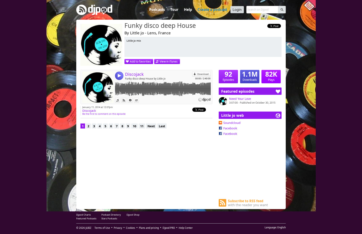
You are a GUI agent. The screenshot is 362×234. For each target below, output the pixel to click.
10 (134, 126)
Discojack (134, 74)
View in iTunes (168, 61)
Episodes (228, 76)
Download (203, 74)
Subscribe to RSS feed (248, 203)
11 (142, 126)
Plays (271, 76)
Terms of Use (102, 228)
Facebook (230, 128)
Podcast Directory (111, 214)
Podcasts (157, 9)
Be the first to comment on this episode (103, 113)
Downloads (250, 76)
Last (162, 126)
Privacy (118, 228)
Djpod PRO (169, 228)
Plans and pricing (149, 228)
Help (188, 9)
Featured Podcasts (86, 218)
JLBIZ (88, 228)
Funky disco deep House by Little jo (145, 78)
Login (237, 9)
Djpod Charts (83, 214)
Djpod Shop (133, 214)
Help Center (186, 228)
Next (151, 126)
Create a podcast (212, 9)
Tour (174, 9)
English (281, 227)
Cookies (130, 228)
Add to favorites (140, 61)
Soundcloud (231, 122)
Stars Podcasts (109, 218)
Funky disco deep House (160, 26)
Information (132, 100)
